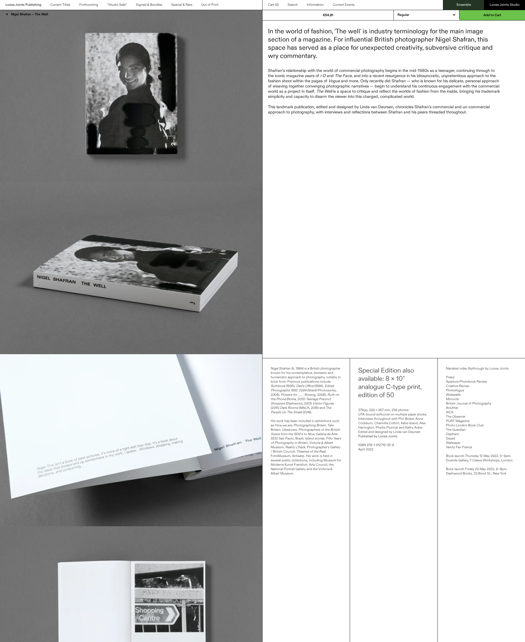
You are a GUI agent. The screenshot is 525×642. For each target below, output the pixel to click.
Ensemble (464, 5)
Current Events (344, 5)
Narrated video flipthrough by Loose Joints (477, 368)
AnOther (452, 408)
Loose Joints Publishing (23, 5)
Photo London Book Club (465, 425)
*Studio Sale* (117, 5)
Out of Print (209, 5)
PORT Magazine (457, 421)
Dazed (450, 438)
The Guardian (456, 430)
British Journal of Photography (468, 403)
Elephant (452, 434)
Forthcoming (88, 5)
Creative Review (457, 386)
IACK (449, 412)
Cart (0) (273, 5)
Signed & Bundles (149, 5)
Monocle (452, 399)
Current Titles (60, 5)
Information (315, 5)
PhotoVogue (455, 390)
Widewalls (453, 395)
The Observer (455, 416)
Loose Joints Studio (505, 5)
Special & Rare (181, 5)
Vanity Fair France (459, 447)
